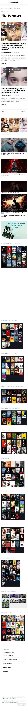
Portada (10, 8)
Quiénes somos (7, 667)
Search (23, 111)
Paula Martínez (7, 52)
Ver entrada (4, 63)
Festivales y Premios (8, 26)
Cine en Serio (14, 2)
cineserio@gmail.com (8, 652)
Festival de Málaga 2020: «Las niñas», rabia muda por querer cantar (13, 90)
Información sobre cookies (10, 659)
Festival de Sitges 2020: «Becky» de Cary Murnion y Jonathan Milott (13, 174)
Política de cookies (13, 702)
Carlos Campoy (7, 95)
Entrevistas (11, 24)
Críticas (5, 24)
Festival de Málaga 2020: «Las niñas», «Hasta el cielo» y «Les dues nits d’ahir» (13, 46)
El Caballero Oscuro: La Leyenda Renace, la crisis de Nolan (13, 213)
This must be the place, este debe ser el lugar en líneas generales (13, 216)
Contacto (5, 671)
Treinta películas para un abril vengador (10, 192)
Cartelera (5, 69)
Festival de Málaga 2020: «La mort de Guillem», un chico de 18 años (12, 154)
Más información (7, 663)
